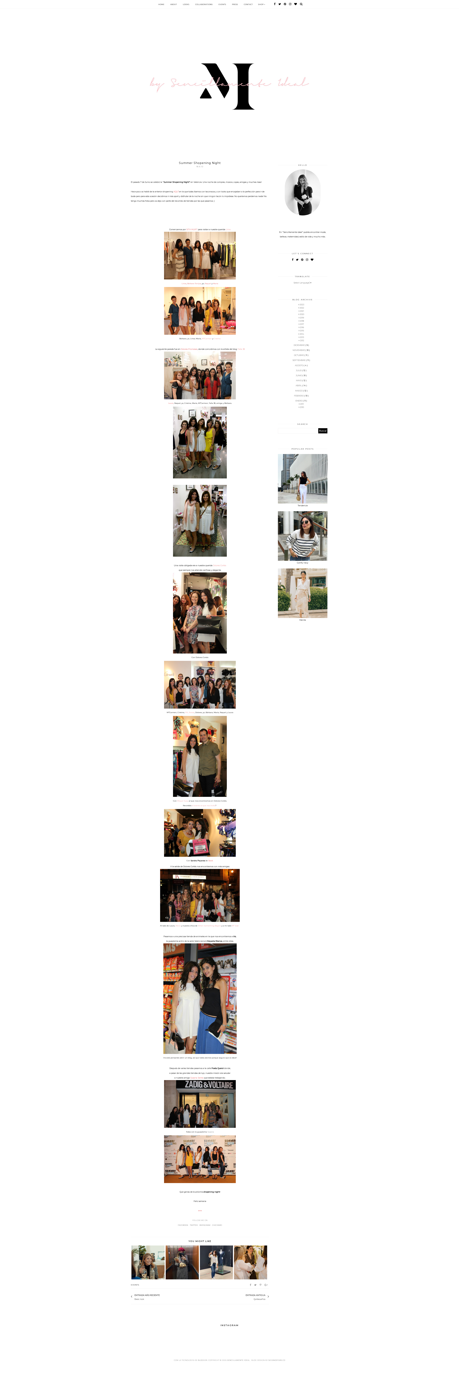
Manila (302, 620)
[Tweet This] (256, 1285)
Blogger (202, 1360)
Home (161, 4)
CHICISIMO (217, 1225)
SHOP (261, 4)
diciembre (299, 345)
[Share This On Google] (266, 1285)
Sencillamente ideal (238, 1360)
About (173, 4)
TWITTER (194, 1225)
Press (235, 4)
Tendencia (303, 505)
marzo (299, 390)
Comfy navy (302, 562)
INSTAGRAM (204, 1225)
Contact (248, 4)
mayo (299, 380)
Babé (210, 860)
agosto (299, 365)
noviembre (299, 350)
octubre (299, 355)
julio (299, 370)
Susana (210, 1132)
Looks (186, 4)
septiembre (299, 360)
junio (299, 375)
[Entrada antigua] (244, 1297)
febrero (299, 395)
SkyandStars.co (276, 1360)
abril (299, 385)
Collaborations (204, 4)
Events (222, 4)
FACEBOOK (183, 1225)
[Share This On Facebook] (250, 1285)
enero (299, 400)
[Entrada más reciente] (161, 1297)
